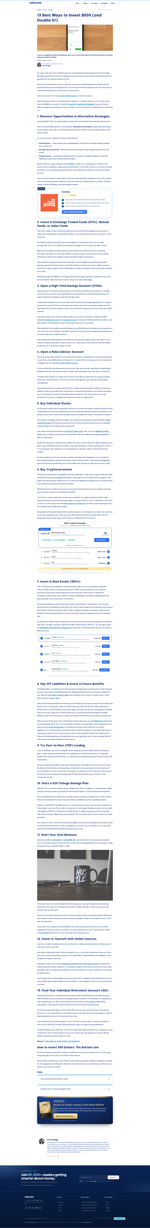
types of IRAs (95, 1002)
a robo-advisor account (68, 363)
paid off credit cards (74, 431)
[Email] (61, 1130)
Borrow (108, 1210)
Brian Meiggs (52, 1140)
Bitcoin (60, 478)
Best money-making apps (89, 1202)
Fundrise (70, 164)
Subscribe (112, 1177)
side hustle (57, 840)
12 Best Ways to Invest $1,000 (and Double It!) (62, 1041)
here (90, 280)
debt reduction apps (60, 695)
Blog (60, 1210)
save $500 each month (100, 721)
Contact (61, 1205)
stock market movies (68, 96)
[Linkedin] (52, 1155)
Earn (107, 1205)
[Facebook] (49, 1130)
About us (61, 1202)
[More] (65, 1130)
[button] (119, 3)
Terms (103, 1218)
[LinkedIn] (40, 1207)
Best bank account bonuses (90, 1205)
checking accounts (52, 320)
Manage (108, 1208)
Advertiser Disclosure (105, 9)
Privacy (98, 1218)
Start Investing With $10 (73, 212)
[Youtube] (58, 1155)
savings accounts (70, 320)
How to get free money (88, 1210)
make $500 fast (70, 840)
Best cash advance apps (89, 1208)
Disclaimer (109, 1218)
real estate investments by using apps (54, 628)
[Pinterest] (57, 1130)
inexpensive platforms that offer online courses (80, 964)
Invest (107, 1202)
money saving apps (56, 727)
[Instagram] (50, 1155)
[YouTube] (36, 1207)
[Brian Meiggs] (39, 65)
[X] (53, 1130)
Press (60, 1208)
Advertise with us (119, 1218)
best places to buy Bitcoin (74, 504)
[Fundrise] (49, 203)
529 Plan (58, 805)
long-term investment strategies (81, 104)
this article (44, 933)
